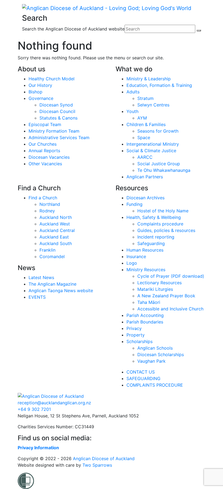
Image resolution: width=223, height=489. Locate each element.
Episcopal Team (45, 124)
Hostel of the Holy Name (162, 210)
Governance (41, 98)
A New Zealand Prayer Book (166, 295)
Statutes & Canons (58, 118)
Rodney (47, 210)
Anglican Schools (155, 348)
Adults (133, 91)
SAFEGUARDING (143, 378)
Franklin (47, 250)
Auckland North (55, 217)
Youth (132, 111)
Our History (40, 85)
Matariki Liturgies (155, 289)
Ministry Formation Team (54, 131)
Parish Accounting (145, 315)
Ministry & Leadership (148, 78)
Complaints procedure (160, 224)
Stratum (145, 98)
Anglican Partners (144, 176)
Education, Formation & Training (159, 85)
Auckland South (55, 243)
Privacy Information (38, 447)
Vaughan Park (151, 361)
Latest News (41, 277)
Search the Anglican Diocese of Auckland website (73, 29)
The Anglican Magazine (52, 284)
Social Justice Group (158, 163)
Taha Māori (148, 302)
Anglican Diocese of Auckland (104, 458)
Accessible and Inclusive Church (170, 308)
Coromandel (52, 256)
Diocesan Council (57, 111)
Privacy (134, 328)
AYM (142, 118)
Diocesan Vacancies (49, 157)
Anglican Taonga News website (61, 290)
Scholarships (139, 341)
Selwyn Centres (153, 105)
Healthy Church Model (52, 78)
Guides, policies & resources (166, 230)
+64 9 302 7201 (34, 409)
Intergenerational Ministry (152, 144)
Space (143, 137)
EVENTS (37, 297)
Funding (134, 204)
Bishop (35, 91)
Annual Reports (44, 150)
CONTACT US (140, 372)
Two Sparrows (97, 465)
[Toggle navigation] (25, 35)
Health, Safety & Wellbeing (153, 217)
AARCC (145, 157)
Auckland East (54, 237)
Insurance (136, 256)
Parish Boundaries (144, 322)
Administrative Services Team (59, 137)
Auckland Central (57, 230)
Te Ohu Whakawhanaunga (163, 170)
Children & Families (146, 124)
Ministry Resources (145, 269)
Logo (131, 263)
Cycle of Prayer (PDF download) (170, 276)
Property (135, 335)
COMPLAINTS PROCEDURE (154, 385)
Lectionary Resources (159, 282)
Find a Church (43, 197)
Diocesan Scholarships (160, 354)
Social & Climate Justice (151, 150)
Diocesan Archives (145, 197)
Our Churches (43, 144)
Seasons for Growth (157, 131)
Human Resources (144, 250)
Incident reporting (155, 237)
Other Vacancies (45, 163)
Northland (49, 204)
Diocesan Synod (56, 105)
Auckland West (54, 224)
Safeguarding (151, 243)
